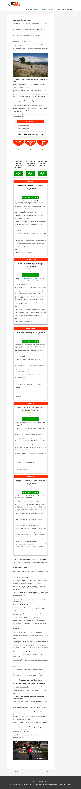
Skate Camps (50, 9)
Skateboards (28, 9)
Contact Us (58, 9)
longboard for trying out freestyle (34, 39)
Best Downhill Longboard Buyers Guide (25, 126)
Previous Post (15, 771)
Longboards (35, 9)
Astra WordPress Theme (49, 778)
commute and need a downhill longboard (23, 346)
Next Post (47, 771)
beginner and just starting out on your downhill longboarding (30, 278)
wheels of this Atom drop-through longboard (25, 363)
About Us (64, 9)
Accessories (43, 9)
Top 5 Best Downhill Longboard (24, 125)
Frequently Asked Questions (23, 128)
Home (23, 9)
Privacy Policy (70, 9)
